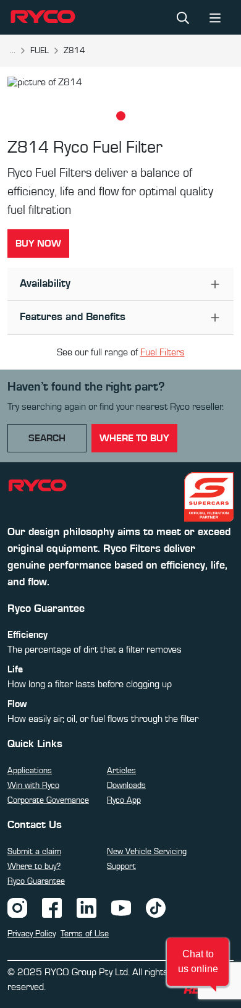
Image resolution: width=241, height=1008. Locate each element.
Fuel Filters (162, 352)
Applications (29, 770)
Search (47, 438)
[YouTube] (121, 907)
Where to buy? (34, 866)
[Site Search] (183, 17)
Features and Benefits (72, 317)
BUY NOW (38, 243)
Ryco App (124, 800)
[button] (198, 962)
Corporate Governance (48, 800)
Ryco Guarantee (36, 881)
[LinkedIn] (86, 907)
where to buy (134, 438)
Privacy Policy (31, 934)
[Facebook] (52, 907)
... (12, 50)
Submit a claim (34, 851)
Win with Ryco (33, 785)
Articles (121, 770)
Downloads (126, 785)
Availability (45, 283)
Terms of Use (85, 934)
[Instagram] (17, 907)
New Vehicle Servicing (147, 851)
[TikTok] (156, 907)
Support (121, 866)
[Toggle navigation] (215, 17)
